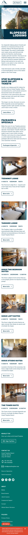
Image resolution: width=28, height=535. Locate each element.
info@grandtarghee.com (11, 466)
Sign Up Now (10, 441)
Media (3, 490)
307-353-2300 (8, 460)
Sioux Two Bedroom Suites (11, 270)
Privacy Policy (5, 518)
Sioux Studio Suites (11, 361)
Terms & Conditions (7, 521)
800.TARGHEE (8, 462)
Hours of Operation (6, 471)
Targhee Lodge (9, 223)
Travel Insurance (6, 474)
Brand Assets (5, 493)
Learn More (7, 112)
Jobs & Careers (5, 497)
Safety (7, 524)
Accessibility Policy (7, 525)
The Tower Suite (10, 405)
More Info (8, 193)
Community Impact (6, 500)
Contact (3, 504)
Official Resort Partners (8, 507)
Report (18, 2)
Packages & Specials (10, 145)
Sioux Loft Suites (10, 316)
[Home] (4, 3)
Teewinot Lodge (9, 178)
